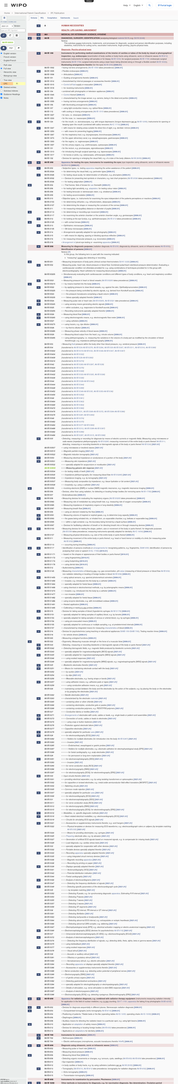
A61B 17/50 (146, 491)
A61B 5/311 (129, 347)
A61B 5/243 (49, 651)
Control (67, 84)
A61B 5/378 (49, 950)
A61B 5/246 (49, 658)
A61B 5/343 (89, 381)
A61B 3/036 (133, 178)
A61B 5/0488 (49, 428)
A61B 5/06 (48, 491)
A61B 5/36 (108, 391)
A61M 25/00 (127, 1065)
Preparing (70, 836)
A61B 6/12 (48, 1027)
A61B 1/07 (48, 108)
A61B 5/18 (48, 634)
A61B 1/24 (48, 121)
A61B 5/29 (99, 364)
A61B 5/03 (48, 344)
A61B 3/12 (48, 218)
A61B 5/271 (49, 715)
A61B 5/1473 (49, 590)
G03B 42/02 (166, 1001)
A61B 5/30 (108, 347)
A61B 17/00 (144, 59)
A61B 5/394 (49, 984)
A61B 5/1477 (49, 594)
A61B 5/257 (49, 682)
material (120, 38)
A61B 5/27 (48, 711)
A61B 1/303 (49, 141)
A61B (46, 38)
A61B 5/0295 (49, 337)
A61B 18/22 (161, 62)
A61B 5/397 (99, 428)
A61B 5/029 (49, 334)
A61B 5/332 (78, 354)
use (92, 185)
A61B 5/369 (88, 411)
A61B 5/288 (78, 388)
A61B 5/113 (49, 544)
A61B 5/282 (88, 357)
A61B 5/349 (78, 391)
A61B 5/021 (49, 280)
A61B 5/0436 (49, 377)
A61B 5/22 (48, 641)
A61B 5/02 (48, 265)
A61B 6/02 (48, 1007)
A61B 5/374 (78, 418)
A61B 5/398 (100, 435)
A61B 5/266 (49, 705)
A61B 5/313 (78, 428)
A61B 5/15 (48, 611)
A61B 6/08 (48, 1020)
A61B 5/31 (78, 411)
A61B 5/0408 (49, 357)
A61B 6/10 (48, 1024)
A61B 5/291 (78, 414)
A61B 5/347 (109, 350)
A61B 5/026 (49, 314)
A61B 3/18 (48, 242)
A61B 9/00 (48, 1079)
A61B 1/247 (49, 128)
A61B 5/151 (49, 614)
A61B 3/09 (48, 195)
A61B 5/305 (49, 789)
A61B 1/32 (48, 158)
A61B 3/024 (49, 171)
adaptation (93, 188)
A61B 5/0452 (49, 391)
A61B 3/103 (49, 201)
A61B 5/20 (48, 638)
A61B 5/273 (49, 718)
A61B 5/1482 (49, 597)
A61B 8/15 (48, 1075)
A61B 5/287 (89, 364)
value (122, 571)
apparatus (90, 168)
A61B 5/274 (78, 361)
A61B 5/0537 (49, 481)
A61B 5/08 (48, 498)
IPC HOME (4, 22)
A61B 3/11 (48, 208)
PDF (11, 48)
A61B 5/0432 (49, 374)
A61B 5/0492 (49, 431)
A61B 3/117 (49, 215)
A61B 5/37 (48, 934)
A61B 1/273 (49, 138)
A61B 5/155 (49, 624)
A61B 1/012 (49, 81)
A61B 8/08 (48, 1058)
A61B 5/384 (109, 411)
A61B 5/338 (99, 374)
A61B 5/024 (49, 300)
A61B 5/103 (49, 528)
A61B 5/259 (49, 685)
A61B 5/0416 (49, 361)
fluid (74, 84)
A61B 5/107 (49, 534)
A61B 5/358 (49, 906)
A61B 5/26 (48, 688)
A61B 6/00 (114, 246)
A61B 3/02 (48, 168)
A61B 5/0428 (49, 371)
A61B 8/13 (48, 1068)
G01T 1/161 (122, 1001)
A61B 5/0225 (49, 290)
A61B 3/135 (49, 228)
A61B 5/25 (48, 665)
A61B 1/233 (49, 118)
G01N (127, 38)
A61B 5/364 (78, 404)
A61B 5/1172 (49, 557)
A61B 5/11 (160, 441)
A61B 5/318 (78, 350)
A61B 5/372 (98, 411)
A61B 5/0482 (49, 421)
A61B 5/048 (49, 418)
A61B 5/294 (98, 347)
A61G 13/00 (121, 1014)
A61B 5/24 (78, 347)
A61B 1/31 (48, 148)
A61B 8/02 (48, 1048)
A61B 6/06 (48, 1017)
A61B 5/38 (48, 954)
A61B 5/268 (49, 708)
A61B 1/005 (49, 71)
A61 (46, 34)
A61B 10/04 (116, 59)
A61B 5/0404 (49, 354)
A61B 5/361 (78, 398)
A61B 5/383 (89, 425)
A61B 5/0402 (49, 350)
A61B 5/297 (78, 435)
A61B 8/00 (165, 246)
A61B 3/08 (48, 191)
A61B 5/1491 (49, 604)
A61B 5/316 (140, 347)
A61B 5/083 (49, 501)
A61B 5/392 (49, 981)
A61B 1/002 (49, 67)
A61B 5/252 (49, 671)
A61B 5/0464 (49, 401)
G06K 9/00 (144, 547)
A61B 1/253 (49, 131)
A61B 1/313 (49, 151)
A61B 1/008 (49, 74)
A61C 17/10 (114, 124)
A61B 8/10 (65, 165)
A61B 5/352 (78, 394)
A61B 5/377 (78, 425)
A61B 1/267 (49, 134)
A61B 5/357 (49, 903)
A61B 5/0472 (49, 408)
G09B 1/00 (124, 631)
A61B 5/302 (49, 782)
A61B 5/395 (49, 987)
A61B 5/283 (78, 364)
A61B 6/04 (48, 1014)
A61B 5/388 (150, 347)
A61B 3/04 (48, 185)
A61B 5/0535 (49, 474)
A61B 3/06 (48, 188)
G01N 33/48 (139, 38)
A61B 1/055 (93, 67)
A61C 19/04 (137, 531)
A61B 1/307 (49, 144)
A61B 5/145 (49, 571)
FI (17, 83)
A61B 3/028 (49, 174)
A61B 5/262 (49, 695)
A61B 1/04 (48, 91)
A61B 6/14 (48, 1030)
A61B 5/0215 (49, 283)
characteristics (78, 571)
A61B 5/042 (49, 364)
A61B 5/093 (49, 518)
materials (94, 698)
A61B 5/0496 (49, 435)
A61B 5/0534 (49, 471)
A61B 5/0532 (49, 464)
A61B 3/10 (48, 198)
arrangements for (100, 547)
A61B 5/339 (78, 381)
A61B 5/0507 (49, 447)
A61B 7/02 (48, 1038)
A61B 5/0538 (49, 484)
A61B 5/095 (49, 521)
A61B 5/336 (78, 377)
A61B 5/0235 (49, 297)
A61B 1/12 (48, 111)
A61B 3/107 (49, 205)
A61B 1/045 (49, 94)
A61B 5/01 (48, 261)
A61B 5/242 (49, 648)
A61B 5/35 (88, 391)
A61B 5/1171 (49, 554)
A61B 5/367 (119, 350)
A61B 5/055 (49, 488)
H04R (121, 1041)
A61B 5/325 (49, 836)
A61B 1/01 (48, 77)
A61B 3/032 (49, 178)
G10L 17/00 (93, 550)
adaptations (80, 1030)
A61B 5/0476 (49, 411)
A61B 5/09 (48, 511)
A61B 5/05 (48, 438)
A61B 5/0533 (7, 42)
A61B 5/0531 (49, 461)
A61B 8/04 (48, 1051)
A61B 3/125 (49, 222)
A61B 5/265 (49, 701)
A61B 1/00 (48, 53)
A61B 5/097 (49, 525)
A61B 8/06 (48, 1055)
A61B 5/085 (49, 505)
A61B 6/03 (48, 1010)
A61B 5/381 (49, 957)
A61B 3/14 (48, 232)
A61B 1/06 (48, 104)
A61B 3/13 (112, 218)
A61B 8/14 (106, 1010)
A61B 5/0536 (49, 478)
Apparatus (66, 162)
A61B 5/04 (48, 347)
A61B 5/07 (48, 495)
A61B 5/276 (78, 367)
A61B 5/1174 (49, 561)
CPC (5, 83)
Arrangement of (69, 242)
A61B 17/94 (76, 62)
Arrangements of (72, 715)
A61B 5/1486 (49, 601)
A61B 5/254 (49, 675)
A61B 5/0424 (49, 367)
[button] (39, 25)
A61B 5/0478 (49, 414)
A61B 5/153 (49, 618)
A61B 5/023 (49, 294)
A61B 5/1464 (49, 584)
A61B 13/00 (142, 121)
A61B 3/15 (48, 235)
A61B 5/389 (89, 428)
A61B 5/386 (119, 411)
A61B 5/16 (48, 631)
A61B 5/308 (78, 371)
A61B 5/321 (49, 823)
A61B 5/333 (78, 374)
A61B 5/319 (49, 819)
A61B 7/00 (48, 1035)
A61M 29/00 (136, 158)
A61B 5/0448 (49, 388)
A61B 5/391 (49, 977)
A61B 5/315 (89, 435)
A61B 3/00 (108, 64)
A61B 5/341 (49, 869)
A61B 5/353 (98, 391)
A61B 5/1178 (49, 564)
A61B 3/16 (48, 239)
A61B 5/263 (49, 698)
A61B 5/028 (49, 327)
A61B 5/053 (49, 457)
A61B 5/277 (49, 728)
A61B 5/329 (49, 842)
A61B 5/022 (49, 287)
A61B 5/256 (49, 678)
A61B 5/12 (48, 567)
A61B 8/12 (163, 56)
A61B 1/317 (49, 154)
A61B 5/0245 (49, 304)
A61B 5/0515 (49, 451)
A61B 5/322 (49, 826)
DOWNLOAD (12, 22)
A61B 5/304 (49, 786)
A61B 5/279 (88, 347)
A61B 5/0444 (49, 384)
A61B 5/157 (49, 628)
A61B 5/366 (78, 408)
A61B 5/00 (48, 246)
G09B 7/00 (134, 631)
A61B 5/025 (49, 307)
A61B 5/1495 (49, 607)
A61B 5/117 (49, 547)
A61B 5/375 (78, 421)
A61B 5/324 (49, 832)
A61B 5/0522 (49, 454)
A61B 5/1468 (49, 587)
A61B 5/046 (49, 398)
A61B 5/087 (49, 508)
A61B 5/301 (49, 779)
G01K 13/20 (124, 261)
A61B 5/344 (78, 384)
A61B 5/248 (49, 661)
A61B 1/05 (48, 98)
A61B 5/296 (78, 431)
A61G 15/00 (146, 1014)
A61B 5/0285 (49, 331)
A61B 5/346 (98, 350)
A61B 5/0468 (49, 404)
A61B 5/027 (49, 321)
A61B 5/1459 (49, 580)
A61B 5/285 (49, 745)
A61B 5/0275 (49, 324)
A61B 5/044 (49, 381)
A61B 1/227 (49, 114)
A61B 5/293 (89, 414)
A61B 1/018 (49, 88)
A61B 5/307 (118, 347)
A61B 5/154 (49, 621)
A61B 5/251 (49, 668)
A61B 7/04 (48, 1041)
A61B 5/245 (49, 654)
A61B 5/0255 (49, 310)
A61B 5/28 (78, 357)
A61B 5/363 (78, 401)
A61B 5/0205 (49, 274)
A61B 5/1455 (49, 577)
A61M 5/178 (116, 611)
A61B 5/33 (88, 350)
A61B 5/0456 (49, 394)
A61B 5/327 (49, 839)
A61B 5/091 (49, 515)
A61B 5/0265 (49, 317)
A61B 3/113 (49, 212)
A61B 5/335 (89, 374)
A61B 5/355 (49, 900)
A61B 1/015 (49, 84)
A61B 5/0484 (49, 425)
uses (93, 732)
